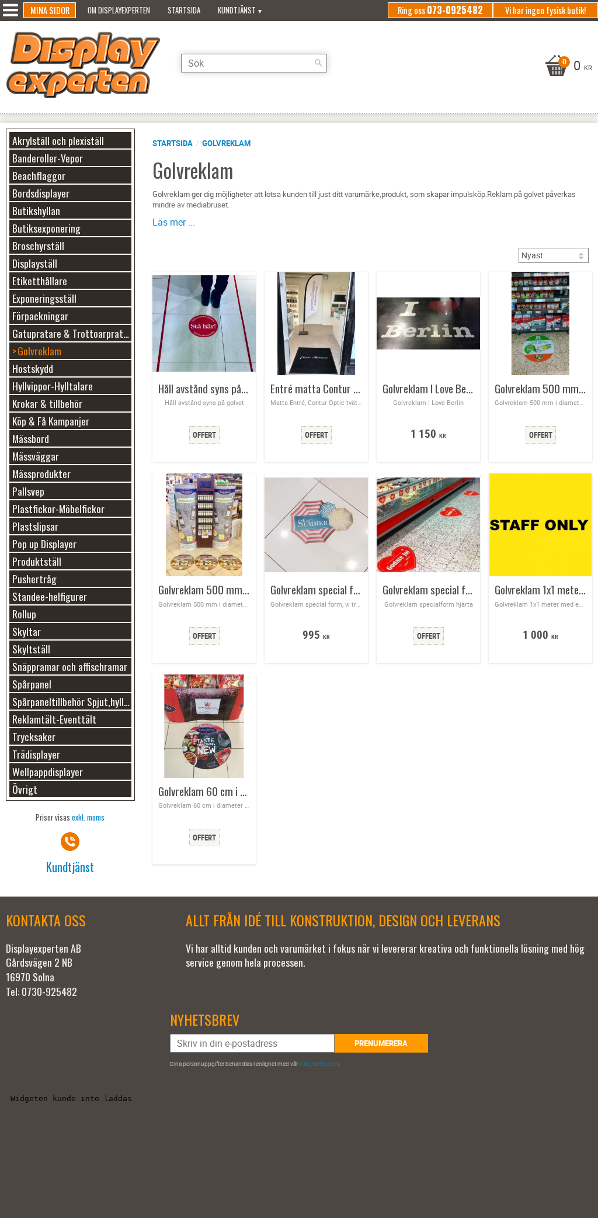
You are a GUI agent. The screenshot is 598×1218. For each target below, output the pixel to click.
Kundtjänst (70, 866)
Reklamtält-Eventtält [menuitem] (54, 718)
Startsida (172, 143)
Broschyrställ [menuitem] (38, 245)
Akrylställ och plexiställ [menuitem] (58, 140)
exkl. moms (88, 817)
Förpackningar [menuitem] (40, 315)
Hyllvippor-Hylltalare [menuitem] (52, 385)
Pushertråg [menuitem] (34, 578)
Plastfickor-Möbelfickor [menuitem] (58, 508)
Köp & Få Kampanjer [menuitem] (50, 420)
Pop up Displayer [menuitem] (44, 543)
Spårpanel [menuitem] (31, 683)
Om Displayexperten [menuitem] (119, 10)
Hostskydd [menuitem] (32, 368)
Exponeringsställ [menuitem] (44, 298)
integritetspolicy (319, 1064)
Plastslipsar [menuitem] (35, 526)
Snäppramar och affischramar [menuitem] (69, 666)
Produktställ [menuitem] (36, 561)
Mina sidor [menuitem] (49, 10)
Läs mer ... (173, 222)
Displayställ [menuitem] (34, 263)
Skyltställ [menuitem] (31, 648)
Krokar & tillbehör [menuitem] (47, 403)
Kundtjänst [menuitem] (237, 10)
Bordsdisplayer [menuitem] (40, 192)
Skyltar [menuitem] (26, 631)
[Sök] (318, 63)
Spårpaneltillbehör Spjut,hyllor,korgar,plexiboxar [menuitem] (71, 701)
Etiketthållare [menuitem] (39, 280)
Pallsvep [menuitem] (28, 491)
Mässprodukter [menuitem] (41, 473)
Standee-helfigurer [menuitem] (49, 596)
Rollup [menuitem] (24, 613)
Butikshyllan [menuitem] (36, 210)
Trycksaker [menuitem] (33, 736)
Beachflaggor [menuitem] (38, 175)
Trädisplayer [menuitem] (36, 754)
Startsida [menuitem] (184, 10)
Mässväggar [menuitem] (35, 455)
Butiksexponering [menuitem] (46, 228)
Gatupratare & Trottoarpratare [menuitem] (71, 333)
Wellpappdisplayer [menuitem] (47, 771)
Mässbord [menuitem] (30, 438)
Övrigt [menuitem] (24, 789)
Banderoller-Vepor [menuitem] (47, 157)
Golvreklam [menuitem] (39, 350)
